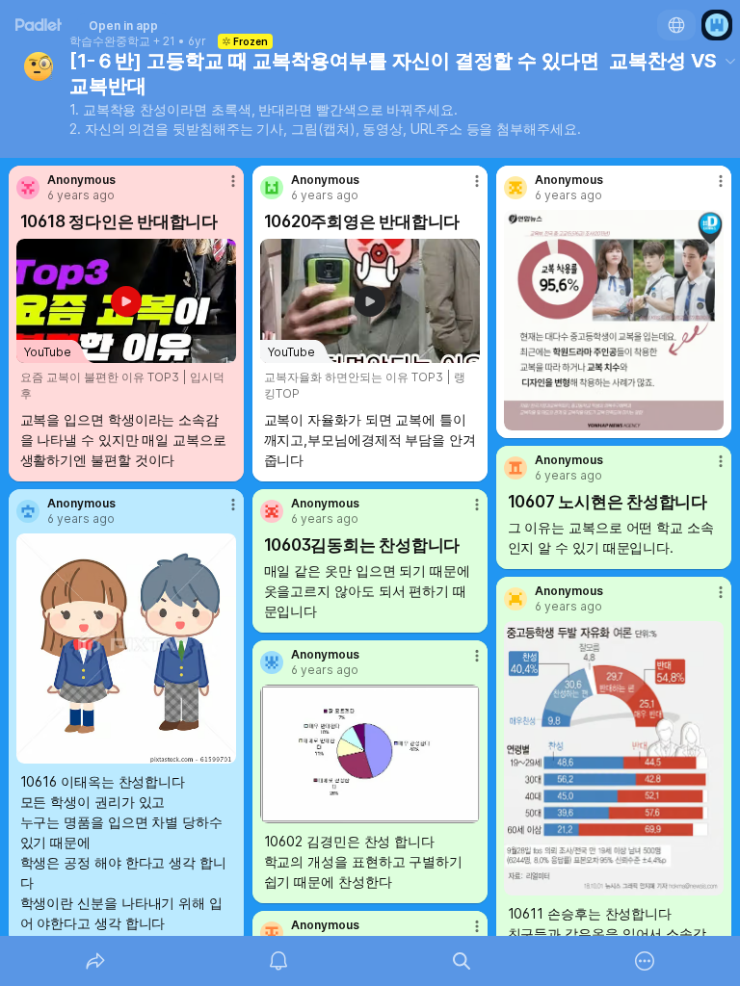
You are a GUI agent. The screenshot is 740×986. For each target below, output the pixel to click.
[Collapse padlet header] (730, 60)
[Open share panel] (95, 961)
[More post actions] (221, 189)
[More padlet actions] (644, 961)
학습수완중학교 (109, 41)
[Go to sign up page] (716, 25)
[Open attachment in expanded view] (614, 320)
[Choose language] (676, 25)
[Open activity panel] (278, 961)
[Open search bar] (461, 961)
